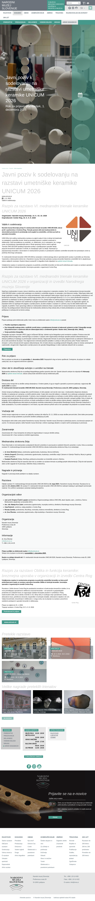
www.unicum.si (10, 622)
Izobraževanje (37, 13)
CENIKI (53, 737)
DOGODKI (19, 837)
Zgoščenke (73, 861)
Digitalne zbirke (61, 840)
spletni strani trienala (65, 261)
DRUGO (57, 22)
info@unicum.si (55, 320)
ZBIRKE (59, 837)
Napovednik (6, 864)
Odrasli (43, 855)
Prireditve (18, 840)
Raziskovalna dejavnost (76, 13)
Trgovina (59, 13)
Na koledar (8, 718)
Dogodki (17, 13)
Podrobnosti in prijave (11, 611)
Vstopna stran (5, 168)
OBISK (30, 837)
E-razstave (5, 855)
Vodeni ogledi (19, 849)
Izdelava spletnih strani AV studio (64, 897)
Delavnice (18, 846)
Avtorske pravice (25, 897)
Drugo (17, 852)
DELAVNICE (32, 22)
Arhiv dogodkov (70, 22)
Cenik (30, 846)
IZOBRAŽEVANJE (48, 837)
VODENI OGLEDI (46, 22)
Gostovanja (5, 849)
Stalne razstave (7, 840)
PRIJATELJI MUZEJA (55, 8)
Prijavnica (7, 349)
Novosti (71, 840)
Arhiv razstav (6, 867)
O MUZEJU (52, 2)
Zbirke (50, 13)
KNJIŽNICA (52, 6)
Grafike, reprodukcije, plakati (73, 855)
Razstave (7, 13)
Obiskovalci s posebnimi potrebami (32, 852)
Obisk (26, 13)
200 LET (85, 837)
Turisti (43, 861)
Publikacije (73, 849)
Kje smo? (31, 840)
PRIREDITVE (7, 22)
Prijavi (55, 817)
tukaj (64, 811)
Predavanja (18, 843)
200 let (6, 17)
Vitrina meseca (7, 852)
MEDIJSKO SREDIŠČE (56, 4)
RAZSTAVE (54, 733)
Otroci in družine (46, 858)
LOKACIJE (54, 735)
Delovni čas (31, 843)
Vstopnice (72, 864)
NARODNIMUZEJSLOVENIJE (9, 5)
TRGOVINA (73, 837)
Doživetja (44, 852)
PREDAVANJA (20, 22)
